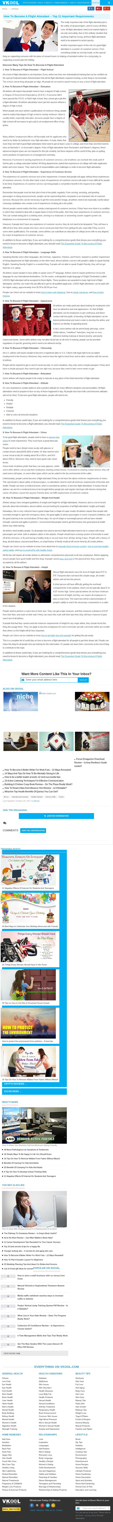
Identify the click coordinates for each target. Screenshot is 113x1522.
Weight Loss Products (11, 1487)
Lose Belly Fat (45, 1394)
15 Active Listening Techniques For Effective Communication (34, 781)
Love (41, 1439)
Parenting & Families (48, 1477)
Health (40, 3)
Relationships (83, 3)
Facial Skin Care (9, 1461)
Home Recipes (82, 1464)
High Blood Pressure (48, 1419)
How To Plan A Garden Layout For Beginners (23, 1260)
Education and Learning (20, 797)
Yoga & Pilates (82, 1416)
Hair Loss (80, 1394)
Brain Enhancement (47, 1413)
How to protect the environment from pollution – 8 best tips (27, 1041)
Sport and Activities (84, 1480)
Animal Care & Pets (84, 1487)
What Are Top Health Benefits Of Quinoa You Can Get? (31, 791)
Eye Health (7, 1388)
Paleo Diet (80, 1403)
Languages (44, 1445)
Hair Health (7, 1458)
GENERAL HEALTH (12, 1373)
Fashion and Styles (84, 1429)
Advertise (40, 1510)
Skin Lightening (8, 1471)
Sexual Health (45, 1400)
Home (4, 9)
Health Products (46, 1397)
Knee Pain (6, 1452)
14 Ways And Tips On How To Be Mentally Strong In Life (32, 773)
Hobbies (79, 1445)
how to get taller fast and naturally (56, 635)
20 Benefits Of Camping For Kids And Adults (23, 1167)
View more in (10, 1353)
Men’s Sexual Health (48, 1423)
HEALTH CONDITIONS (50, 1373)
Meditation (6, 1445)
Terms (81, 1515)
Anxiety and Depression (49, 1429)
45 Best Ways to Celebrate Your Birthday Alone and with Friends (30, 926)
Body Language (46, 1458)
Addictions (43, 1381)
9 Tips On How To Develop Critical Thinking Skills (25, 1172)
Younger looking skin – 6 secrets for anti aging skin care (28, 1251)
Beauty (49, 3)
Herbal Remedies (9, 1474)
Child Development (47, 1467)
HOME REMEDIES (11, 1435)
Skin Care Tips (8, 1464)
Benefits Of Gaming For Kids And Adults (21, 1163)
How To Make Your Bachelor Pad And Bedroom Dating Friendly (29, 1145)
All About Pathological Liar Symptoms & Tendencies (26, 1150)
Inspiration (43, 1442)
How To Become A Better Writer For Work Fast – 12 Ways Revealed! (38, 770)
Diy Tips (79, 1442)
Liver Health (7, 1400)
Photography (81, 1458)
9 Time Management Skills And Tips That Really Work (43, 1335)
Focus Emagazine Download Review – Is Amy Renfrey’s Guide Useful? (90, 762)
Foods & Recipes (83, 1419)
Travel (61, 797)
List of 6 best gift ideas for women (18, 1269)
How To (73, 3)
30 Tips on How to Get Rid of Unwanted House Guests (25, 1003)
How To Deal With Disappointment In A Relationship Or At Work (29, 1229)
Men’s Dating (44, 1452)
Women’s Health (9, 1423)
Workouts (80, 1378)
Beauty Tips (81, 1400)
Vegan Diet (7, 1455)
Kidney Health (8, 1416)
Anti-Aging (80, 1388)
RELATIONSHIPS (48, 1435)
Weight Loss (81, 1413)
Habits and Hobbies (47, 1474)
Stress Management (48, 1480)
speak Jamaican (80, 292)
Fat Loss (79, 1384)
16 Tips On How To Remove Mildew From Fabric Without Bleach (30, 1079)
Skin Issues (44, 1384)
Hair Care (80, 1381)
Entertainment (82, 1461)
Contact (59, 1510)
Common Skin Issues (48, 1416)
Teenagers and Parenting (50, 1483)
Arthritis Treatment (47, 1407)
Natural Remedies (10, 1477)
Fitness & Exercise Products (14, 1490)
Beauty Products (83, 1426)
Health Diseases (46, 1391)
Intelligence (80, 1449)
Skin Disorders (45, 1388)
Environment (81, 1455)
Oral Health (7, 1391)
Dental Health (8, 1410)
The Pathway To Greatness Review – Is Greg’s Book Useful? (30, 1233)
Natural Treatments (10, 1480)
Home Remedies (61, 3)
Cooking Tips (81, 1452)
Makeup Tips (81, 1410)
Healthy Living (8, 1467)
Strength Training (9, 1429)
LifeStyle (96, 3)
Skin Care (80, 1397)
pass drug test (66, 559)
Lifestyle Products (83, 1471)
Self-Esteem (44, 1449)
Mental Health (8, 1419)
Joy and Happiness (47, 1471)
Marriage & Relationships (50, 1487)
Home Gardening (83, 1474)
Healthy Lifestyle (36, 797)
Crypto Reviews (29, 3)
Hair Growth (81, 1407)
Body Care (80, 1391)
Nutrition (5, 1442)
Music (78, 1439)
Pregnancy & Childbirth (12, 1483)
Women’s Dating (46, 1464)
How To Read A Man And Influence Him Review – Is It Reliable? (36, 788)
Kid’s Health (7, 1394)
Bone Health (7, 1397)
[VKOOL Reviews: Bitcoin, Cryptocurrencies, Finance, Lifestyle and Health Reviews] (11, 3)
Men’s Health (8, 1407)
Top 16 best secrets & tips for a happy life (22, 1246)
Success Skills (51, 797)
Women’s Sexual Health (49, 1426)
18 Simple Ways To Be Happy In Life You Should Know (27, 1154)
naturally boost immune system (72, 546)
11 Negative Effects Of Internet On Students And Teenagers (28, 888)
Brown (37, 801)
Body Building (8, 1413)
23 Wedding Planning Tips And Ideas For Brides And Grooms (30, 1264)
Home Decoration (83, 1477)
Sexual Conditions (47, 1403)
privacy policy (90, 1515)
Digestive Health (9, 1426)
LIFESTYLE (82, 1435)
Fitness (5, 1378)
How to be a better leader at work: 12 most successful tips (32, 777)
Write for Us (50, 1510)
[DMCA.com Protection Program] (11, 1509)
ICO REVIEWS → (13, 1091)
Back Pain (6, 1449)
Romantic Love (45, 1455)
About (32, 1510)
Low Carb (6, 1381)
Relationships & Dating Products (53, 1490)
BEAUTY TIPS (83, 1373)
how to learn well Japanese (53, 292)
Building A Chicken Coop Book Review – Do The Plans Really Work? (38, 784)
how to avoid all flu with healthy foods (35, 550)
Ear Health (6, 1384)
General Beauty (82, 1423)
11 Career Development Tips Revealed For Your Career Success (32, 1242)
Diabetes (43, 1378)
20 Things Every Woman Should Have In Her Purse (24, 965)
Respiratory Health (47, 1410)
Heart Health (7, 1403)
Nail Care (6, 1439)
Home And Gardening (85, 1483)
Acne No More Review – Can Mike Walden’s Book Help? (28, 1238)
